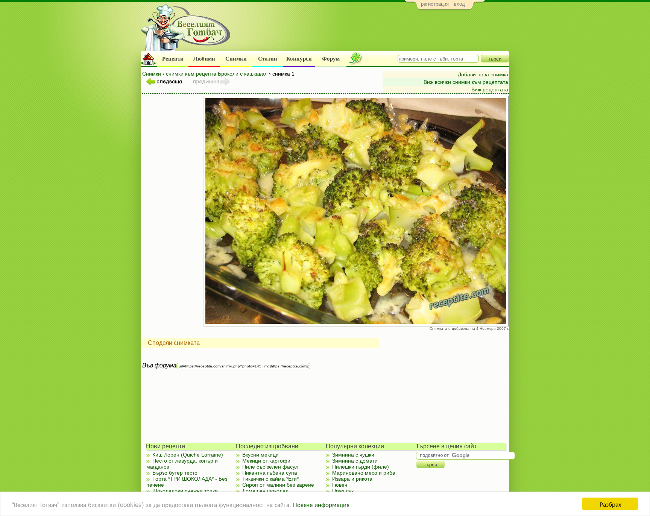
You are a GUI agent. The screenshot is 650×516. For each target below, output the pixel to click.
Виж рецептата (489, 90)
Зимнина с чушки (353, 455)
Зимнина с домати (355, 461)
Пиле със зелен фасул (270, 467)
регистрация (435, 4)
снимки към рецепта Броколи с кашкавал (216, 74)
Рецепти (173, 59)
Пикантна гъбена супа (269, 473)
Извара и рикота (352, 479)
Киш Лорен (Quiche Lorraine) (187, 455)
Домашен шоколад (265, 491)
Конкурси (299, 59)
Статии (267, 59)
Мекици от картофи (266, 461)
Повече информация (321, 504)
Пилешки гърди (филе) (360, 467)
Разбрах (610, 503)
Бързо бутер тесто (174, 473)
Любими (204, 59)
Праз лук (343, 491)
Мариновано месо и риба (363, 473)
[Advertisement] (372, 32)
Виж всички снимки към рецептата (466, 82)
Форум (331, 59)
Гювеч (339, 485)
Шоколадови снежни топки (185, 491)
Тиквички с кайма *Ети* (270, 479)
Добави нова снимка (483, 74)
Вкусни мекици (260, 455)
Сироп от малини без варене (278, 485)
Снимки (236, 59)
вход (459, 4)
